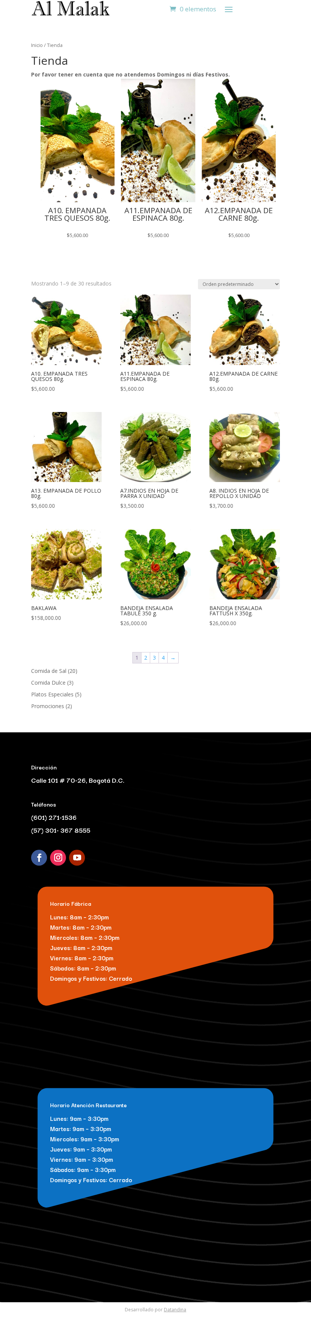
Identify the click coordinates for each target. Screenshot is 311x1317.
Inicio (37, 45)
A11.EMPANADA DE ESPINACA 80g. (158, 214)
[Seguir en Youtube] (77, 858)
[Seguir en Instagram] (58, 858)
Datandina (175, 1309)
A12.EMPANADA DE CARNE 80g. (239, 214)
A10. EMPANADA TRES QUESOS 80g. (77, 214)
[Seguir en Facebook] (39, 858)
